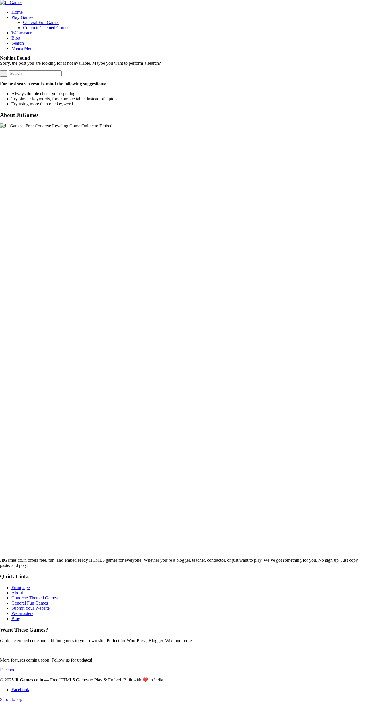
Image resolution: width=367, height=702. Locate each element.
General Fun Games (29, 603)
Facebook (9, 669)
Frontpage (20, 587)
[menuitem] (189, 12)
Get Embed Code (16, 650)
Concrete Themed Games (34, 597)
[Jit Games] (11, 2)
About (17, 592)
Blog (15, 618)
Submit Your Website (30, 608)
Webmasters (22, 613)
